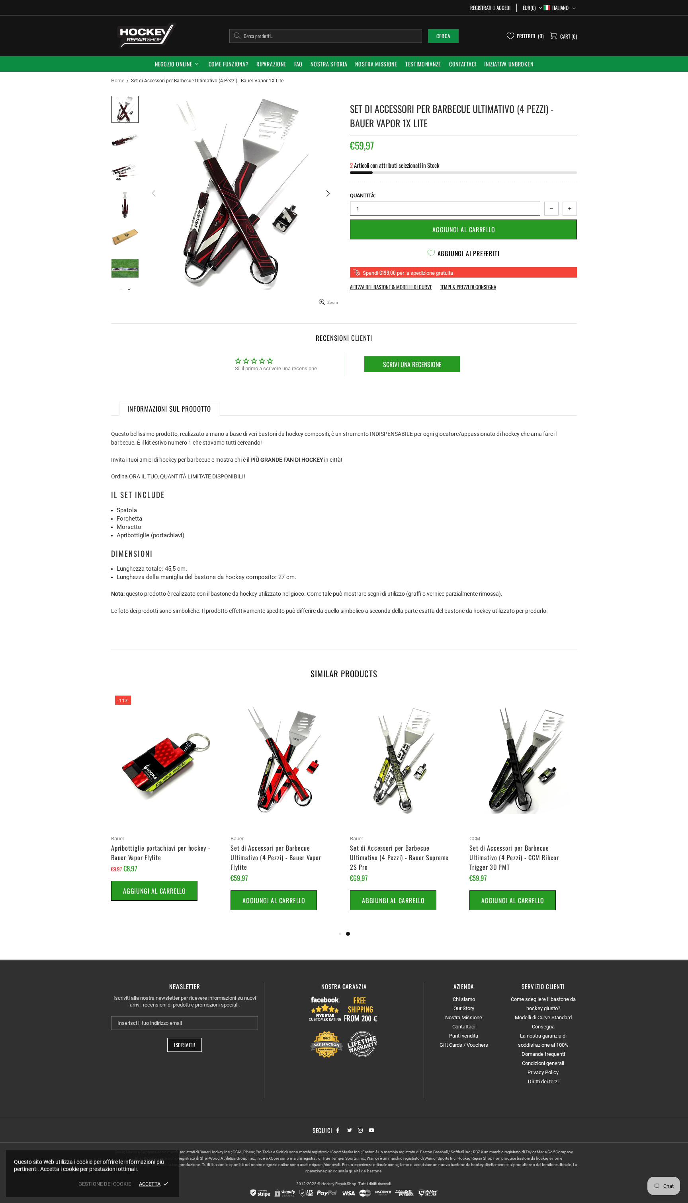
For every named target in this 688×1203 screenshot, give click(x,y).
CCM (474, 839)
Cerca (443, 36)
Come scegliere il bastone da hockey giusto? (543, 1003)
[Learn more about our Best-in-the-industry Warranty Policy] (344, 1044)
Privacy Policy (543, 1072)
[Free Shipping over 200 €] (361, 1008)
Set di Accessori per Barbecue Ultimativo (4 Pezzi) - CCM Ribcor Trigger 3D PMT (514, 857)
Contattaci (463, 1027)
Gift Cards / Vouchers (464, 1045)
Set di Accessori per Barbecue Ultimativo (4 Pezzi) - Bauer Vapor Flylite (276, 857)
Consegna (543, 1027)
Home (117, 81)
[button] (559, 8)
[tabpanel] (403, 810)
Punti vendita (463, 1036)
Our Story (463, 1008)
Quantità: (362, 195)
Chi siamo (464, 999)
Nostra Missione (463, 1017)
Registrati (480, 7)
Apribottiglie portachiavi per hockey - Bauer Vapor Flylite (161, 852)
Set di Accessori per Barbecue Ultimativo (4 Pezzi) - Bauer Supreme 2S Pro (399, 857)
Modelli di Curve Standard (543, 1017)
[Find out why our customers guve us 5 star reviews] (325, 1008)
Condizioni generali (543, 1063)
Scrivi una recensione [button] (412, 364)
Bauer (117, 839)
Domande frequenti (543, 1054)
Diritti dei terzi (543, 1081)
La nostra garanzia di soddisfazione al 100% (543, 1040)
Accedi (503, 7)
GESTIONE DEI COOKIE (104, 1184)
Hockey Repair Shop (145, 36)
